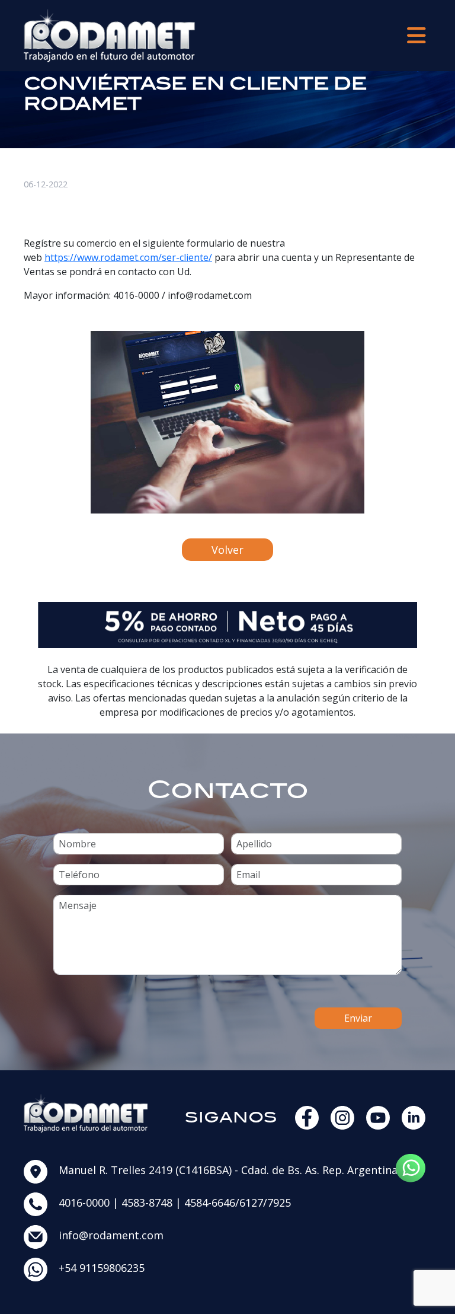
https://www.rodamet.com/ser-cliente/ (128, 257)
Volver (227, 550)
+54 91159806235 (102, 1268)
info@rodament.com (111, 1235)
